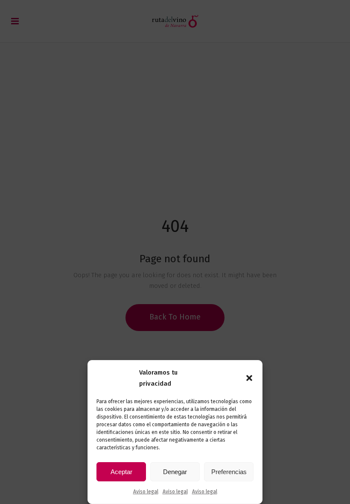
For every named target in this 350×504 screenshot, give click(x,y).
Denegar (175, 471)
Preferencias (229, 471)
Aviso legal (145, 492)
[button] (249, 378)
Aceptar (121, 471)
